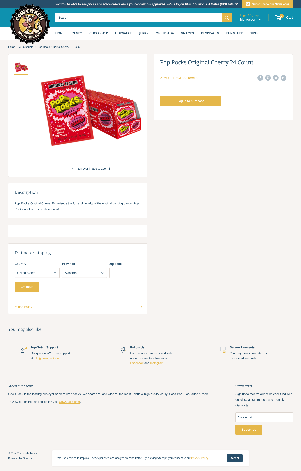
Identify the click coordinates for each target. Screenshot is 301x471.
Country (20, 264)
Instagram (157, 363)
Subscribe (249, 429)
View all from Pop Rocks (179, 78)
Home (59, 33)
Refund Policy (23, 307)
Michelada (165, 33)
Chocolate (98, 33)
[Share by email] (283, 78)
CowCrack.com (69, 401)
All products (26, 46)
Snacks (187, 33)
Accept (234, 458)
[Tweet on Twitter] (276, 78)
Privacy (199, 458)
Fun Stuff (234, 33)
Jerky (143, 33)
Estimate (27, 286)
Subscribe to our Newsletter (270, 4)
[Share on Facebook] (260, 78)
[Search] (227, 17)
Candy (77, 33)
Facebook (137, 363)
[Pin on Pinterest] (268, 78)
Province (68, 264)
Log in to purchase (190, 101)
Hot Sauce (123, 33)
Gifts (254, 33)
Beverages (210, 33)
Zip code (115, 264)
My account (249, 19)
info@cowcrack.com (47, 358)
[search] (138, 17)
